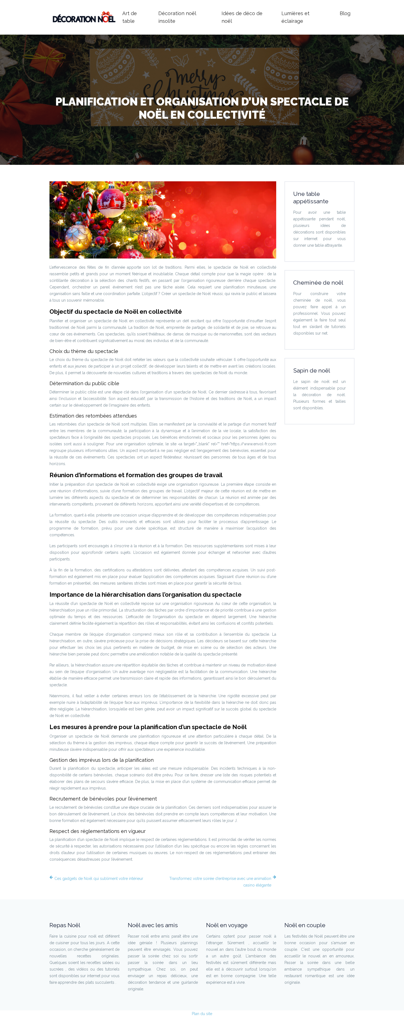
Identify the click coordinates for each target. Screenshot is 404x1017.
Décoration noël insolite (177, 17)
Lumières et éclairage (295, 17)
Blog (345, 13)
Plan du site (202, 1014)
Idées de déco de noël (242, 17)
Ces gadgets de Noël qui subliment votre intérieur (98, 878)
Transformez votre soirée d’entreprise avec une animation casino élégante (220, 881)
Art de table (129, 17)
